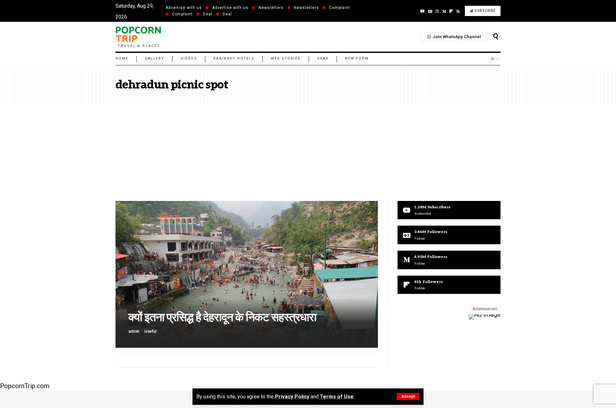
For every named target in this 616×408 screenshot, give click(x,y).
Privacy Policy (292, 397)
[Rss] (458, 11)
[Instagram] (437, 11)
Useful (150, 331)
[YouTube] (422, 11)
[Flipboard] (449, 285)
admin (133, 331)
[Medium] (444, 11)
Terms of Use (337, 397)
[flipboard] (451, 11)
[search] (495, 36)
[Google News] (430, 11)
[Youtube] (449, 210)
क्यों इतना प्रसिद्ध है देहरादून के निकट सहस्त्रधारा (222, 318)
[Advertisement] (308, 153)
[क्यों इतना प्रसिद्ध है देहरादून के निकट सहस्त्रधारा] (247, 274)
